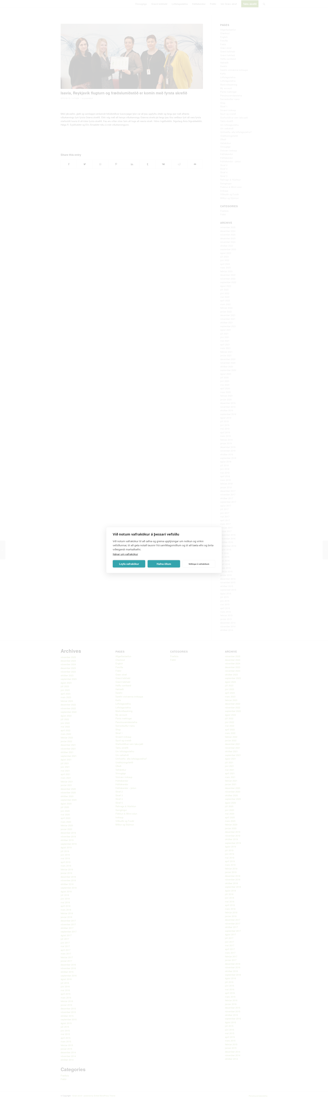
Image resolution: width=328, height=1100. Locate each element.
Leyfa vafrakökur (129, 563)
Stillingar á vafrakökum (199, 564)
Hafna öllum (164, 563)
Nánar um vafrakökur (125, 554)
